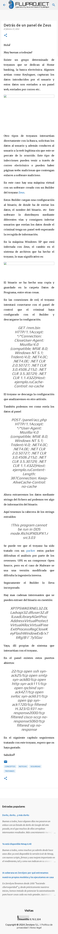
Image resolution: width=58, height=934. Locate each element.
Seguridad (35, 766)
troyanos (9, 771)
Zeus (21, 192)
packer (31, 550)
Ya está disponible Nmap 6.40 (16, 844)
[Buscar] (54, 5)
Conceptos (10, 766)
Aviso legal (35, 927)
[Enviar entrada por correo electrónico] (5, 763)
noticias (23, 766)
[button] (5, 35)
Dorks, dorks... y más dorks (15, 815)
